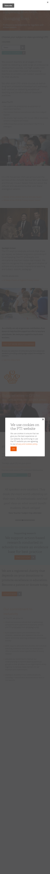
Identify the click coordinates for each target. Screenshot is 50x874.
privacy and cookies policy (26, 444)
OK (13, 448)
